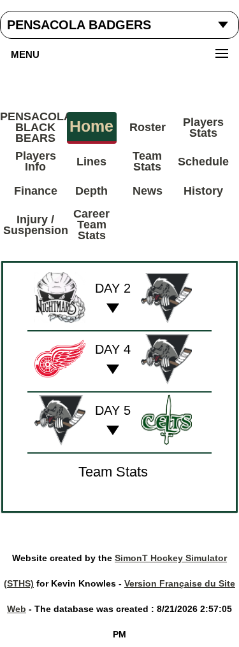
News (148, 190)
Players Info (35, 161)
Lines (91, 161)
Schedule (203, 161)
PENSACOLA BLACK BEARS (36, 127)
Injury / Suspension (36, 225)
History (203, 190)
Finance (35, 190)
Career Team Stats (91, 224)
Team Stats (147, 161)
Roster (147, 127)
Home (91, 126)
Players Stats (203, 127)
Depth (91, 190)
